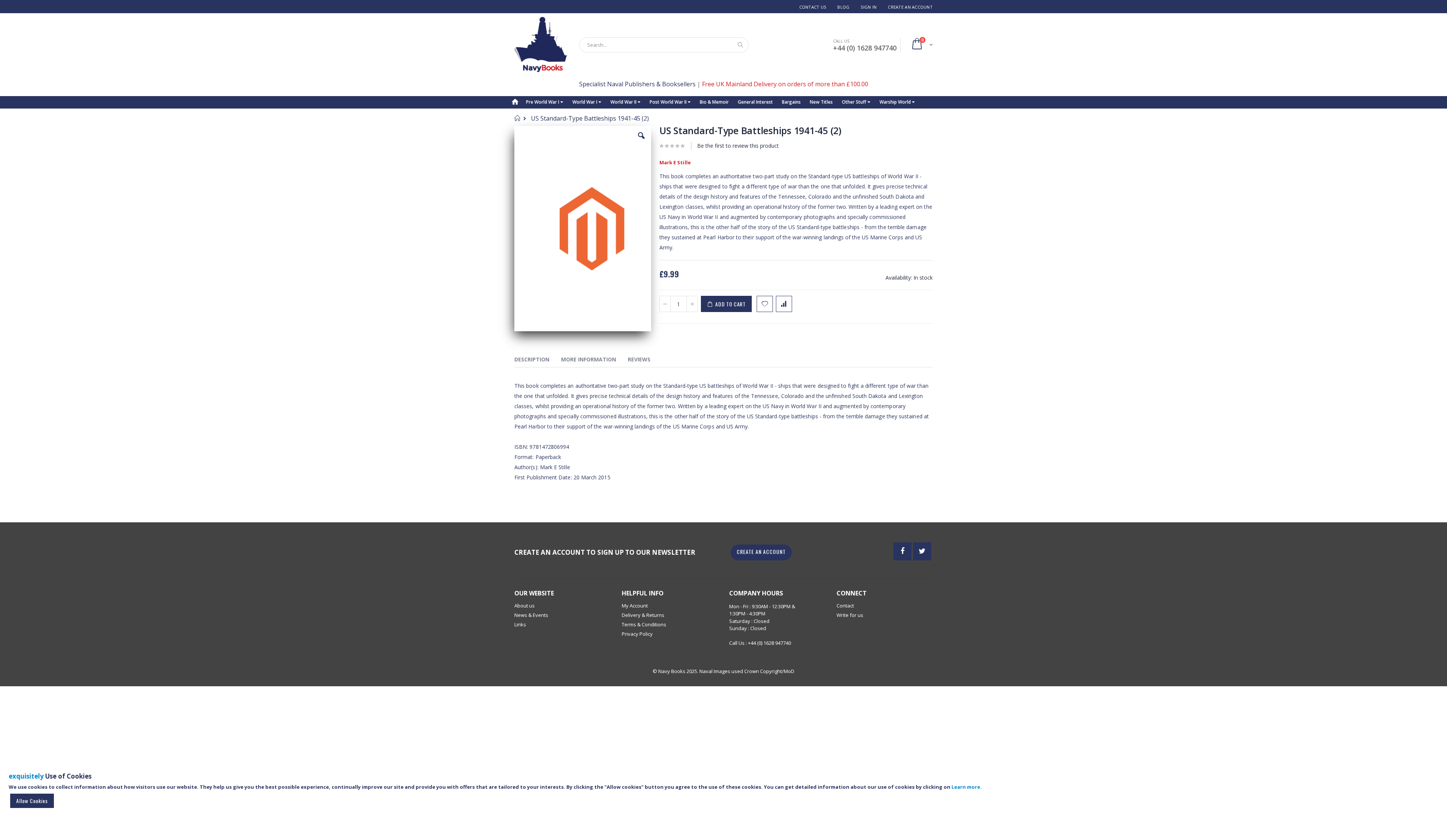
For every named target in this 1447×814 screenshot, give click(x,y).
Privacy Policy (637, 633)
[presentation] (537, 360)
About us (524, 605)
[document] (725, 791)
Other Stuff (854, 102)
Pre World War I (543, 102)
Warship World (896, 102)
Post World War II (669, 102)
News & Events (531, 615)
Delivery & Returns (643, 615)
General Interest (755, 102)
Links (520, 624)
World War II (624, 102)
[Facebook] (902, 551)
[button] (641, 141)
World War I (585, 102)
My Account (635, 605)
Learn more (965, 786)
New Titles (821, 102)
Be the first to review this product (738, 145)
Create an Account (910, 7)
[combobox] (664, 44)
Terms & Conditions (644, 624)
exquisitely (26, 776)
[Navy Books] (540, 44)
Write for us (850, 615)
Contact (845, 605)
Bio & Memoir (714, 102)
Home (517, 118)
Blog (843, 7)
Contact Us (812, 7)
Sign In (868, 7)
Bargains (791, 102)
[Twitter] (922, 551)
